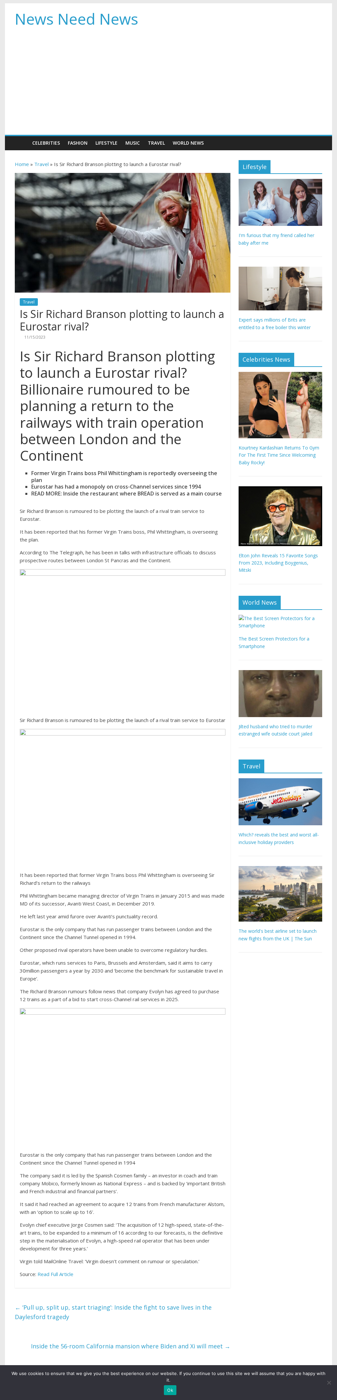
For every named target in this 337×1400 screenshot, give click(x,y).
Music (132, 143)
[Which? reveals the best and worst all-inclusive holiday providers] (280, 782)
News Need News (76, 19)
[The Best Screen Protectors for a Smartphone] (280, 618)
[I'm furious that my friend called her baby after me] (280, 182)
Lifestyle (106, 143)
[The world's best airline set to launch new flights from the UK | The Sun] (280, 869)
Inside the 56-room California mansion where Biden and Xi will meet (130, 1346)
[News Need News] (21, 143)
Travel (156, 143)
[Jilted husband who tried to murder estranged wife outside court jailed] (280, 673)
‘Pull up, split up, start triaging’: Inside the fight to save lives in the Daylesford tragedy (113, 1312)
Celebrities (46, 143)
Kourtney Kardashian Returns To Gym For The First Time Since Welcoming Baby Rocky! (279, 455)
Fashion (78, 143)
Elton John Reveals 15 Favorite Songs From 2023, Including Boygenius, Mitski (278, 562)
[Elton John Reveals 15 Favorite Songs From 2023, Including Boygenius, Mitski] (280, 490)
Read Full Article (55, 1274)
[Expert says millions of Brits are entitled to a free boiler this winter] (280, 270)
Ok (170, 1390)
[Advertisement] (168, 85)
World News (188, 143)
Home (22, 164)
